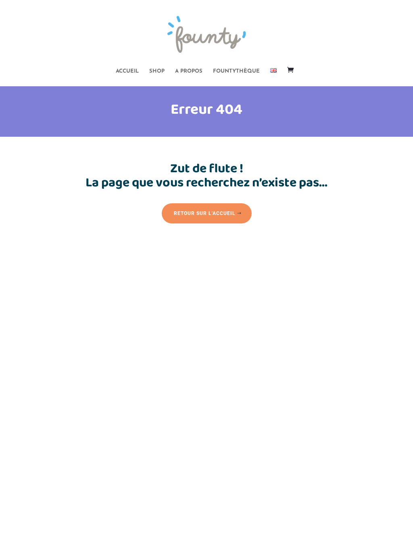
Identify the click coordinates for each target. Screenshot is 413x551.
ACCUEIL (127, 71)
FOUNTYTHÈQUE (236, 71)
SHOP (157, 71)
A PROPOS (188, 71)
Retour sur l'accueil (205, 213)
